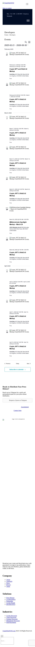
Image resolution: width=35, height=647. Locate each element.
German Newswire (12, 619)
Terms (8, 586)
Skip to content (7, 8)
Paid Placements (11, 622)
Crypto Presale (10, 603)
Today (17, 363)
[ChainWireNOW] (8, 4)
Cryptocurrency (11, 599)
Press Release (10, 598)
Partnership (9, 601)
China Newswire (11, 617)
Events (6, 35)
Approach (9, 581)
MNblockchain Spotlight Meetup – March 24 (18, 223)
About (8, 580)
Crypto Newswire (11, 616)
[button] (24, 407)
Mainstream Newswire (13, 621)
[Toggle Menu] (28, 20)
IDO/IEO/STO (10, 604)
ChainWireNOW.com (9, 631)
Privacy (8, 585)
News (8, 583)
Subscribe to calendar (17, 369)
